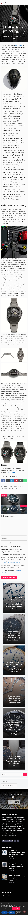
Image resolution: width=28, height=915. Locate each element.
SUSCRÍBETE (14, 802)
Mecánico (16, 486)
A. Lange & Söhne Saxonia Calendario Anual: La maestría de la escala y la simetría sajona (14, 760)
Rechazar (12, 912)
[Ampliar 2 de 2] (25, 443)
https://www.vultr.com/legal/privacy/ (12, 562)
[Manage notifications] (24, 912)
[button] (22, 3)
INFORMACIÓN (6, 895)
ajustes (16, 908)
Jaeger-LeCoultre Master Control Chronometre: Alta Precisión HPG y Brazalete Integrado (14, 635)
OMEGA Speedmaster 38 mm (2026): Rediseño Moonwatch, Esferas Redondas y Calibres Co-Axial (14, 602)
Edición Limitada (8, 486)
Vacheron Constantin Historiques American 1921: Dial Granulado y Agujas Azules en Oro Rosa (14, 666)
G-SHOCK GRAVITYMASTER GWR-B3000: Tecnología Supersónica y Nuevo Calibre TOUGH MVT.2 (14, 727)
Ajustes (18, 912)
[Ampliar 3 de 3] (25, 365)
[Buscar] (25, 774)
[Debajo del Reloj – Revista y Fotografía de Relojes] (3, 3)
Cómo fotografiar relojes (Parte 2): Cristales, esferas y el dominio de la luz (14, 699)
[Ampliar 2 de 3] (25, 350)
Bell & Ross (18, 45)
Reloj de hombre (13, 488)
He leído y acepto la (11, 572)
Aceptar (4, 912)
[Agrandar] (25, 300)
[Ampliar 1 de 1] (25, 228)
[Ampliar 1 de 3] (11, 350)
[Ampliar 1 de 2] (11, 443)
